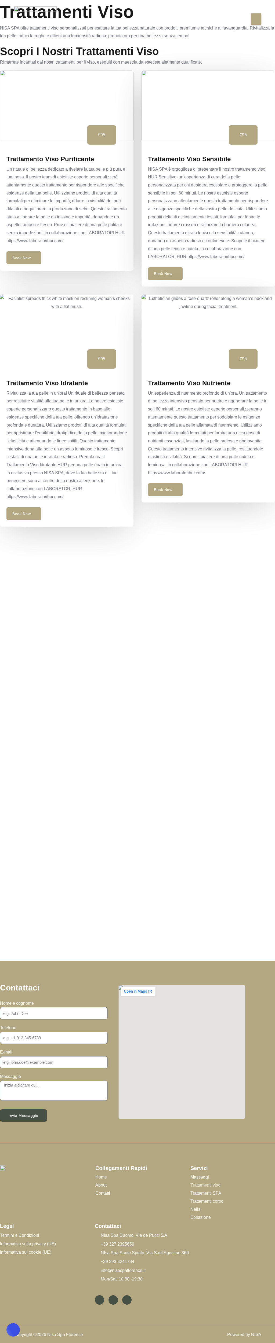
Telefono (8, 1027)
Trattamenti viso (205, 1185)
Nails (195, 1209)
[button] (256, 19)
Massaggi (199, 1177)
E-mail (6, 1052)
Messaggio (10, 1076)
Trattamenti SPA (205, 1193)
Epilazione (200, 1217)
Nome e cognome (17, 1003)
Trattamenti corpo (206, 1201)
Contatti (102, 1193)
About (101, 1185)
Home (101, 1177)
